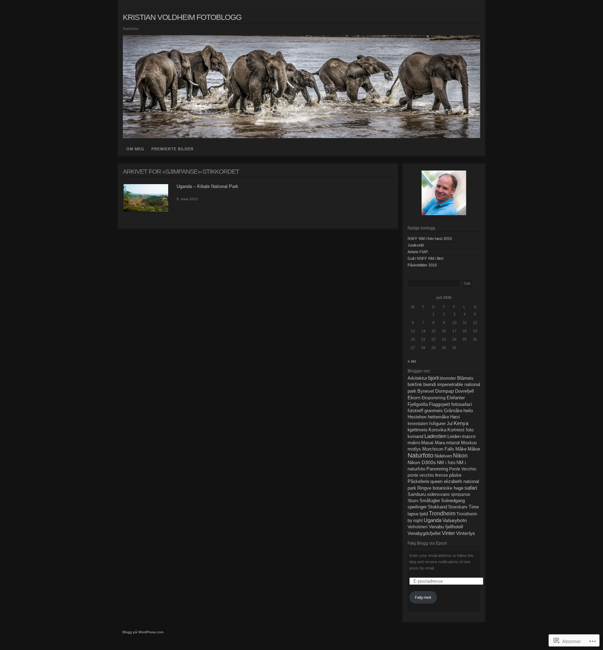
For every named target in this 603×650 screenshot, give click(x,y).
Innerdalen (418, 423)
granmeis (433, 410)
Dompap (444, 391)
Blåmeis (465, 378)
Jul (450, 423)
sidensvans (438, 494)
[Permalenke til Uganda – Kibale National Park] (146, 211)
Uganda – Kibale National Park (207, 186)
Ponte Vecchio (462, 469)
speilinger (417, 506)
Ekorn (414, 397)
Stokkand (437, 506)
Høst (455, 417)
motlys (414, 449)
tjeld (423, 514)
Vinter (448, 533)
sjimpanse (460, 494)
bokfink (415, 384)
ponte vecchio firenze (428, 475)
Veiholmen (418, 526)
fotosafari (461, 404)
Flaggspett (439, 404)
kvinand (415, 436)
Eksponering (434, 397)
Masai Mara (433, 442)
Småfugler (429, 500)
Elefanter (456, 397)
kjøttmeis (417, 429)
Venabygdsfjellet (424, 533)
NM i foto (446, 462)
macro (469, 436)
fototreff (415, 410)
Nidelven (443, 456)
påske (455, 475)
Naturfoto (420, 455)
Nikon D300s (422, 462)
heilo (468, 410)
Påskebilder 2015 (422, 265)
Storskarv (458, 506)
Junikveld (416, 245)
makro (414, 442)
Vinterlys (465, 533)
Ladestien (435, 436)
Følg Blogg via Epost (427, 543)
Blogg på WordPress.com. (143, 632)
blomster (448, 378)
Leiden (454, 436)
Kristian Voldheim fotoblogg (182, 17)
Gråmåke (453, 410)
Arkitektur (417, 378)
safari (470, 488)
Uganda (432, 520)
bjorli (433, 378)
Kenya (461, 423)
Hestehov (417, 417)
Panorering (437, 469)
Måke (461, 449)
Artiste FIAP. (418, 252)
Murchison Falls (438, 449)
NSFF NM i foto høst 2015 (430, 238)
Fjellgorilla (418, 404)
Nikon (460, 456)
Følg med (423, 597)
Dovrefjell (464, 391)
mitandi (453, 442)
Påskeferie (418, 481)
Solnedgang (453, 500)
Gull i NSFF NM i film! (426, 258)
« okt (412, 361)
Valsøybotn (454, 520)
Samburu (417, 494)
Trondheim (442, 513)
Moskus (469, 442)
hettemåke (438, 417)
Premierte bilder (172, 149)
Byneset (425, 391)
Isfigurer (437, 423)
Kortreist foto (460, 429)
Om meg (135, 149)
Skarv (413, 500)
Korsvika (437, 430)
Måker (474, 449)
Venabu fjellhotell (446, 526)
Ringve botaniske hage (440, 488)
